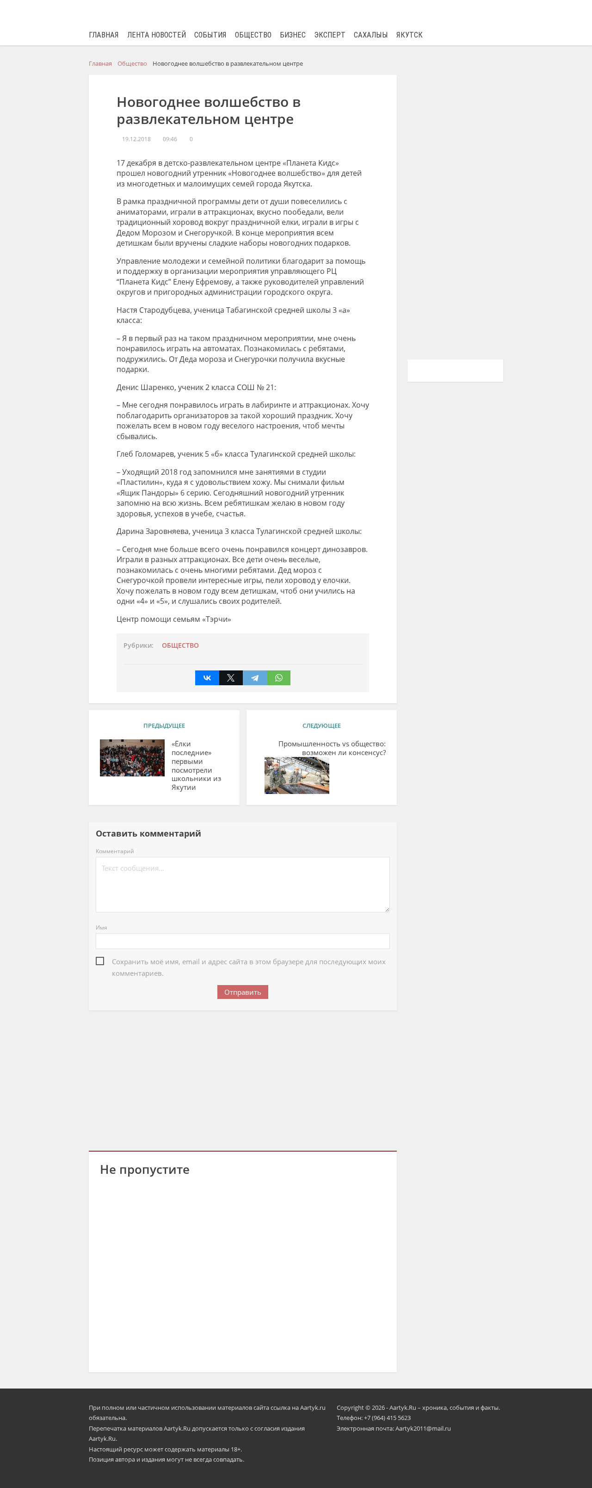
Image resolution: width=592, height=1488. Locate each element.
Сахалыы (371, 35)
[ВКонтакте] (207, 677)
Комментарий (115, 851)
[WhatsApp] (279, 677)
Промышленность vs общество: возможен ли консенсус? (332, 748)
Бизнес (293, 35)
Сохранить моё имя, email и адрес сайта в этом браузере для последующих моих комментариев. (249, 962)
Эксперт (329, 35)
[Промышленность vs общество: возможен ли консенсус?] (297, 775)
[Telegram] (255, 677)
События (210, 35)
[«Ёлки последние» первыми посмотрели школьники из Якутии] (132, 757)
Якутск (409, 35)
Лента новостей (156, 35)
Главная (104, 35)
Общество (253, 35)
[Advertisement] (243, 1079)
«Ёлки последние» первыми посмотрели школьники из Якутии (196, 765)
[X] (231, 677)
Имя (101, 927)
